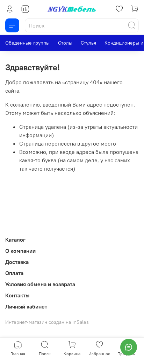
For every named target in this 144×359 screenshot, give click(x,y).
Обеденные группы (27, 43)
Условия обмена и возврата (40, 284)
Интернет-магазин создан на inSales (47, 322)
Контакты (17, 295)
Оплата (14, 273)
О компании (20, 250)
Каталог (15, 239)
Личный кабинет (26, 306)
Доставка (17, 261)
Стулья (88, 43)
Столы (65, 43)
